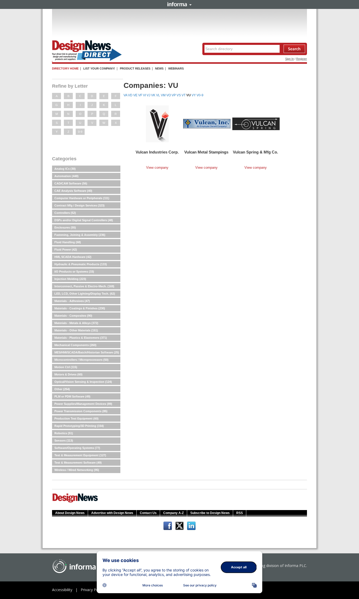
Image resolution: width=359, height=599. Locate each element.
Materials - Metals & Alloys (76, 323)
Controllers (65, 212)
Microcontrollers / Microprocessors (81, 359)
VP (174, 95)
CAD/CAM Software (70, 183)
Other (62, 389)
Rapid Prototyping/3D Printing (79, 425)
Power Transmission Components (80, 411)
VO (168, 95)
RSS (239, 513)
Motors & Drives (68, 374)
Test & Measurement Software (78, 462)
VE (135, 95)
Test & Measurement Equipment (80, 455)
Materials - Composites (73, 315)
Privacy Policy (92, 589)
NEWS (159, 68)
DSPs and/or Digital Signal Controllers (83, 220)
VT (184, 95)
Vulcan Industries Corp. (157, 152)
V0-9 (200, 95)
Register (301, 58)
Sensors (63, 440)
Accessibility (62, 589)
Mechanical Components (75, 345)
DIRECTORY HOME (65, 68)
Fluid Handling (67, 242)
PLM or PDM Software (72, 396)
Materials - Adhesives (72, 301)
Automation (66, 176)
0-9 (80, 131)
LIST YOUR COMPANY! (99, 68)
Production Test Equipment (76, 418)
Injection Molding (70, 278)
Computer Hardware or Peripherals (81, 198)
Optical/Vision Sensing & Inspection (83, 381)
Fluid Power (65, 249)
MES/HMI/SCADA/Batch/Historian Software (86, 352)
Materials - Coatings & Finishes (79, 308)
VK (153, 95)
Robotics (63, 433)
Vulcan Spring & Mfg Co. (255, 152)
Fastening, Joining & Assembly (79, 234)
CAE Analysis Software (73, 190)
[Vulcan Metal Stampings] (207, 123)
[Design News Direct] (87, 60)
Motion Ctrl (65, 367)
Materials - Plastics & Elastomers (80, 337)
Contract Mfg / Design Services (79, 205)
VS (179, 95)
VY (194, 95)
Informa (179, 4)
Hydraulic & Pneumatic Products (80, 264)
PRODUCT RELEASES (135, 68)
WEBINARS (176, 68)
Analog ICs (65, 168)
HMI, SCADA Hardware (72, 256)
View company (157, 167)
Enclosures (65, 227)
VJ (148, 95)
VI (144, 95)
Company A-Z (173, 513)
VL (158, 95)
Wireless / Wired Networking (76, 469)
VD (130, 95)
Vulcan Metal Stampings (206, 152)
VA (125, 95)
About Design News (70, 513)
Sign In (289, 58)
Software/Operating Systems (77, 447)
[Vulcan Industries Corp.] (157, 123)
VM (163, 95)
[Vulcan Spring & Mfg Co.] (256, 123)
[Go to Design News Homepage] (75, 502)
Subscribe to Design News (210, 513)
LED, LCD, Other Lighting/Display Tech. (84, 293)
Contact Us (148, 513)
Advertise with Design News (112, 513)
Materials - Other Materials (76, 330)
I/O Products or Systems (74, 271)
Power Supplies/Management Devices (83, 403)
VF (140, 95)
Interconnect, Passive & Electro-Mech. (84, 286)
